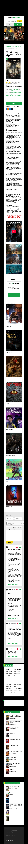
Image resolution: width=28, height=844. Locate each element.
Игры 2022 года (17, 673)
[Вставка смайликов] (7, 529)
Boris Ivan (10, 623)
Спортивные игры (17, 684)
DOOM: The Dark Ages (13, 745)
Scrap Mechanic (12, 757)
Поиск (19, 21)
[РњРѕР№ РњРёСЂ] (10, 109)
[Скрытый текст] (12, 529)
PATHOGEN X (9, 507)
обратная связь (10, 840)
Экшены (16, 675)
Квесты (15, 686)
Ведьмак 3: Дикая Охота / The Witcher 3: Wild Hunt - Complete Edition (15, 805)
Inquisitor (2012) (9, 378)
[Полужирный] (7, 527)
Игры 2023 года (9, 673)
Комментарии (18, 86)
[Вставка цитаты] (14, 529)
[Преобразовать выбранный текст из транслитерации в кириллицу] (17, 529)
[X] (12, 109)
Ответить (17, 584)
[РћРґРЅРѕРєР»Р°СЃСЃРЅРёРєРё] (8, 109)
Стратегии (16, 682)
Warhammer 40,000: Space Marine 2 (14, 764)
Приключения (8, 682)
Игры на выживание (18, 690)
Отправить (9, 542)
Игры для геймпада (15, 94)
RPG (15, 677)
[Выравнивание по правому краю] (20, 527)
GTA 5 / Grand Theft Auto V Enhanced (15, 722)
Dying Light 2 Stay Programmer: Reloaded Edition (14, 728)
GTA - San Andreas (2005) (14, 786)
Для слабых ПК (9, 690)
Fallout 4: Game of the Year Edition (14, 817)
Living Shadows (9, 429)
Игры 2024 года (17, 671)
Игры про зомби (9, 692)
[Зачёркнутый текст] (13, 527)
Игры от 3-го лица (10, 95)
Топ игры (7, 669)
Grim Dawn (11, 769)
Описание (9, 86)
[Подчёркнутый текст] (11, 527)
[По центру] (18, 527)
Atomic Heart (12, 733)
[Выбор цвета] (10, 529)
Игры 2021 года (9, 675)
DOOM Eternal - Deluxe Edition (15, 751)
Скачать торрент (14, 294)
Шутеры (7, 677)
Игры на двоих (8, 688)
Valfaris (7, 481)
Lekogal (10, 648)
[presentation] (5, 33)
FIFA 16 (10, 811)
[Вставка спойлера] (19, 529)
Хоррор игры (8, 686)
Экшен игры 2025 (17, 97)
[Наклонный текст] (9, 527)
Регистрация (18, 24)
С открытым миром (18, 688)
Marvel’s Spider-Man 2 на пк (15, 739)
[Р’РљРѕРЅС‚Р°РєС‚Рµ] (6, 109)
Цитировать (11, 584)
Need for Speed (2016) (14, 798)
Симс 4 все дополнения (14, 792)
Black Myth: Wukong (10, 455)
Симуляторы (8, 684)
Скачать (14, 103)
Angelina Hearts (11, 589)
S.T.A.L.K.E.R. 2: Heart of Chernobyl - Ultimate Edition (15, 716)
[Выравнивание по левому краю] (16, 527)
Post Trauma (8, 403)
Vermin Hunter (9, 352)
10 (20, 82)
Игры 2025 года (9, 671)
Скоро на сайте (17, 692)
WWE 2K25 (8, 326)
